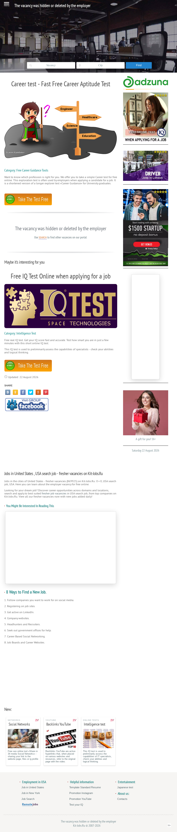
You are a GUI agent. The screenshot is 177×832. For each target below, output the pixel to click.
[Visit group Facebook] (26, 404)
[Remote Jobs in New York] (30, 805)
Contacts (122, 798)
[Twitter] (30, 392)
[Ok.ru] (15, 392)
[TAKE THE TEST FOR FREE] (28, 204)
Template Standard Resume (85, 787)
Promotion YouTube (80, 798)
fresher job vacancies (54, 493)
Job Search (27, 798)
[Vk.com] (7, 392)
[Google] (38, 392)
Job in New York (30, 793)
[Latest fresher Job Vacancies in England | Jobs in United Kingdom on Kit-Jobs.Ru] (145, 87)
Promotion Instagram (81, 793)
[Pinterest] (45, 392)
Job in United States (32, 787)
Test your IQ (76, 804)
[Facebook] (23, 392)
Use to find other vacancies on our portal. (60, 237)
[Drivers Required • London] (145, 166)
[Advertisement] (61, 439)
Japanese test (125, 787)
